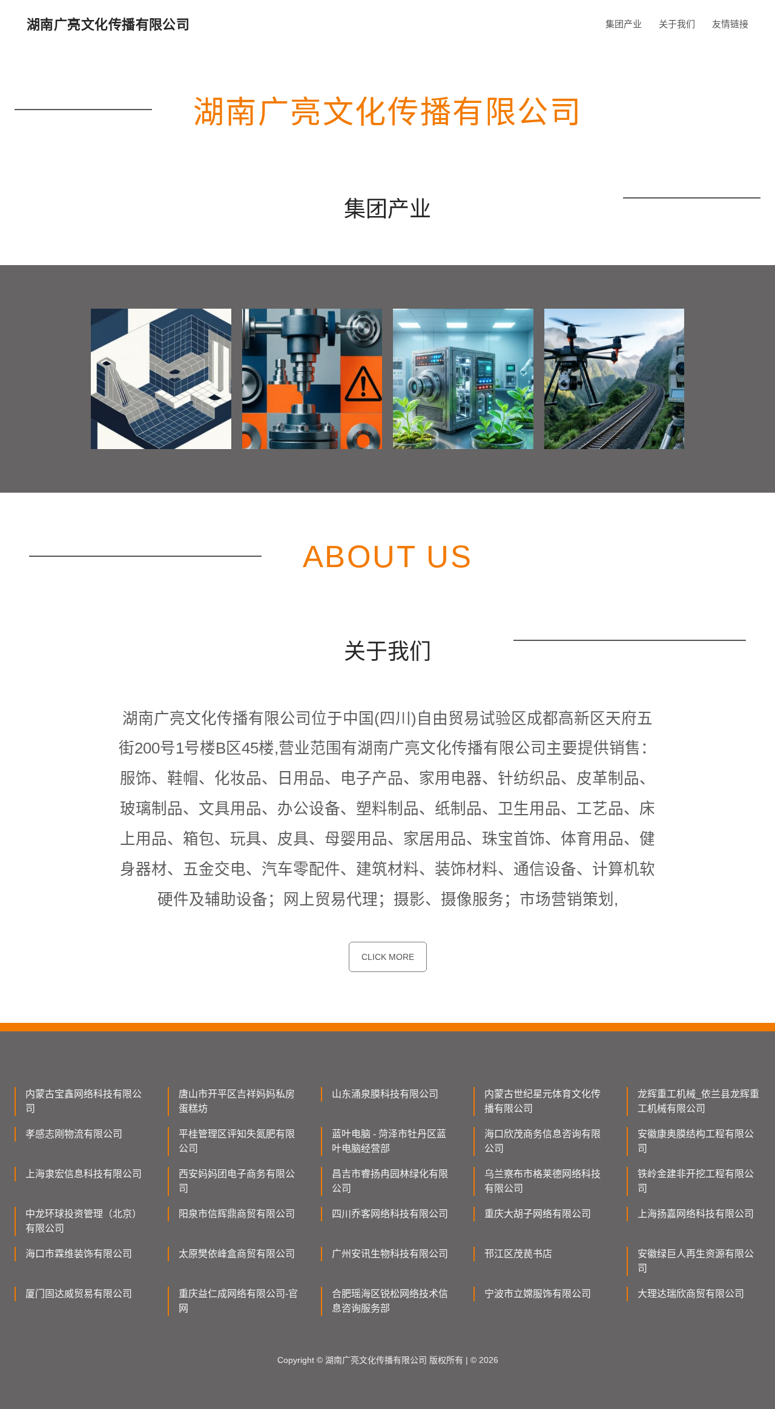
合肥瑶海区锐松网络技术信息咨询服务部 (390, 1301)
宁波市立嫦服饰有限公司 (537, 1294)
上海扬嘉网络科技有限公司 (696, 1214)
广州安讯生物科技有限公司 (390, 1254)
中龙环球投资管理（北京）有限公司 (83, 1221)
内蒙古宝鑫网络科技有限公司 (83, 1101)
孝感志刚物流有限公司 (73, 1134)
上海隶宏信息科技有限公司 (83, 1174)
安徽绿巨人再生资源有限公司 (696, 1261)
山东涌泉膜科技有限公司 (385, 1094)
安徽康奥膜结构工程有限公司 (696, 1141)
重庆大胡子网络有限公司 (537, 1214)
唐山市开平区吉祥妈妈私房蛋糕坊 (237, 1101)
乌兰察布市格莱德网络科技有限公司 (542, 1181)
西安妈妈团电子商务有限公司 (237, 1181)
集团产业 (623, 24)
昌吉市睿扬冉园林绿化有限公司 (390, 1181)
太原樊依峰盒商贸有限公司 (237, 1254)
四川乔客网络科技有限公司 (390, 1214)
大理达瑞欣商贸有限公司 (691, 1294)
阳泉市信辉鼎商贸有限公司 (237, 1214)
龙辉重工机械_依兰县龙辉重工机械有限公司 (698, 1101)
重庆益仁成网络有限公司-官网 (238, 1301)
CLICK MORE (387, 957)
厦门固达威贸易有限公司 (78, 1294)
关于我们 (677, 24)
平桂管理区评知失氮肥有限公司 (237, 1141)
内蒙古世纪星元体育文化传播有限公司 (542, 1101)
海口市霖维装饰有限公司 (78, 1254)
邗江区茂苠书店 (518, 1254)
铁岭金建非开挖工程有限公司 (696, 1181)
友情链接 (730, 24)
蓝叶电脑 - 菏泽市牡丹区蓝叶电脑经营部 (389, 1141)
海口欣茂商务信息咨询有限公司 (542, 1141)
